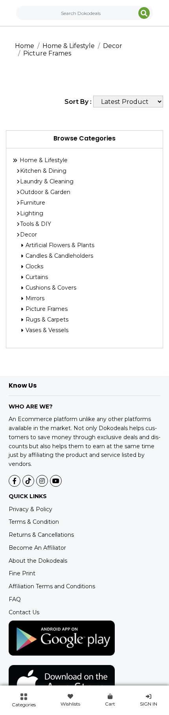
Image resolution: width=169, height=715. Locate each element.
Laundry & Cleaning (46, 181)
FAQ (15, 599)
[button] (23, 700)
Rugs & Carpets (46, 319)
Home (24, 46)
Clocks (33, 266)
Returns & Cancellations (41, 534)
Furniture (32, 202)
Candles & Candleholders (58, 255)
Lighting (31, 213)
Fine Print (22, 573)
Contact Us (24, 612)
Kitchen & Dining (43, 170)
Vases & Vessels (46, 330)
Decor (112, 46)
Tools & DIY (35, 223)
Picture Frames (47, 53)
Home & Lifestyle (68, 46)
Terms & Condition (34, 521)
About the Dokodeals (38, 560)
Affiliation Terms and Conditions (52, 586)
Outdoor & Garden (45, 192)
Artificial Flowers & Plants (59, 245)
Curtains (36, 277)
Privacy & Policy (30, 509)
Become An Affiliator (37, 547)
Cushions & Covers (50, 287)
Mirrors (34, 298)
